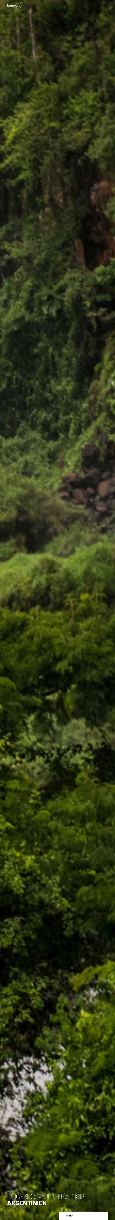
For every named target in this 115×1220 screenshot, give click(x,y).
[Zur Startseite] (14, 4)
